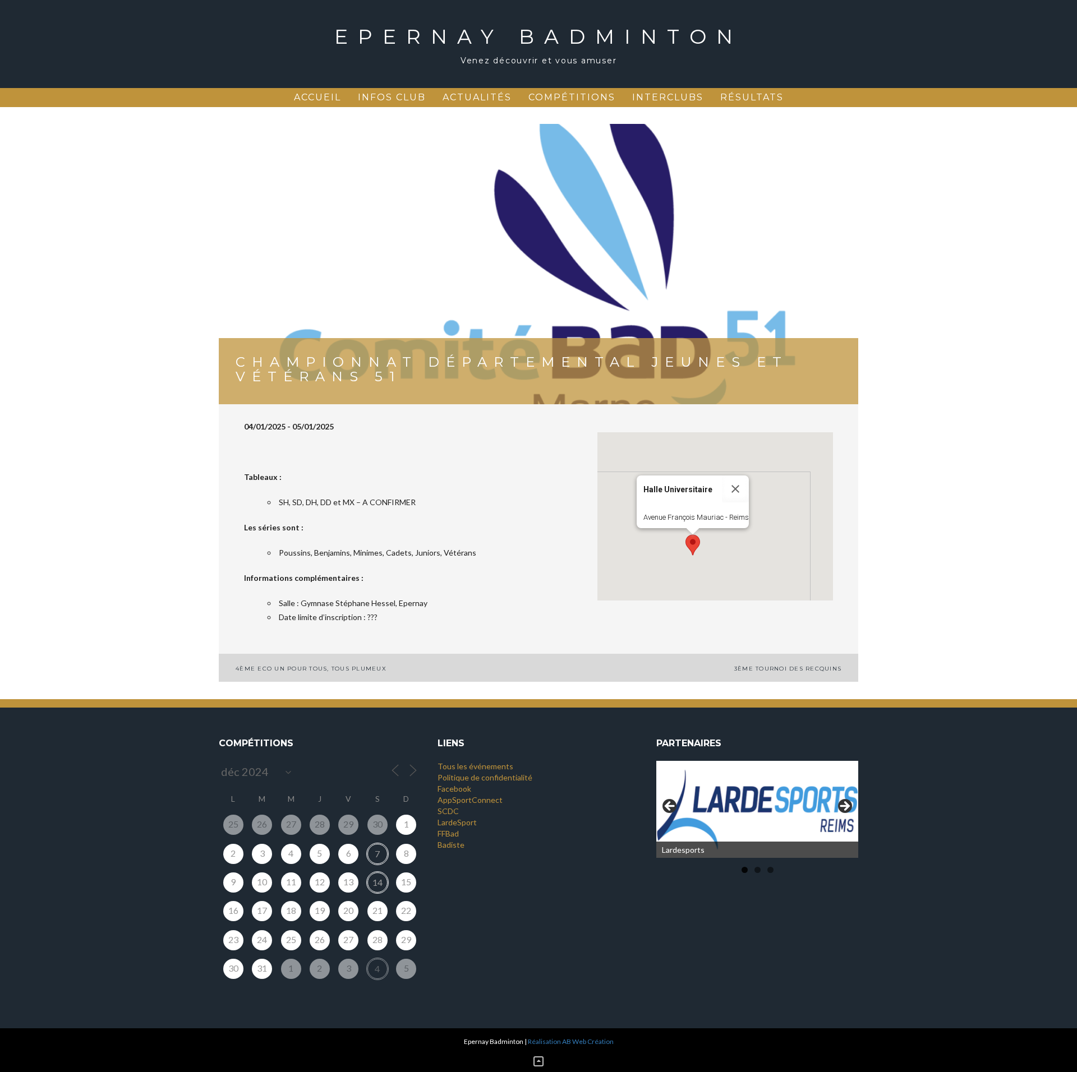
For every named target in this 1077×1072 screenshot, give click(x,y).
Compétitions (571, 97)
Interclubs (667, 97)
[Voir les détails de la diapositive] (757, 809)
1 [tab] (745, 870)
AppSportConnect (470, 800)
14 (377, 882)
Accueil (317, 97)
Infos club (392, 97)
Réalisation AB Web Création (571, 1041)
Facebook (454, 788)
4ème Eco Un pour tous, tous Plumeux (311, 668)
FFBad (448, 833)
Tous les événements (475, 766)
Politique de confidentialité (485, 777)
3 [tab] (770, 870)
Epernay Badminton (538, 36)
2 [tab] (757, 870)
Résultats (752, 97)
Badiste (451, 844)
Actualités (477, 97)
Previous (670, 806)
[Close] (735, 488)
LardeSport (457, 822)
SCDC (448, 811)
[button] (692, 545)
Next (844, 806)
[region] (757, 809)
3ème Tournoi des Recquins (787, 668)
